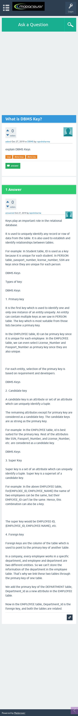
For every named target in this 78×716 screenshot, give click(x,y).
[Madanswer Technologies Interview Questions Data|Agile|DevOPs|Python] (28, 6)
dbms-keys (19, 157)
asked (8, 141)
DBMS (30, 141)
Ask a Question (33, 24)
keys (9, 157)
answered (9, 213)
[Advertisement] (39, 73)
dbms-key (31, 157)
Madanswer (19, 713)
